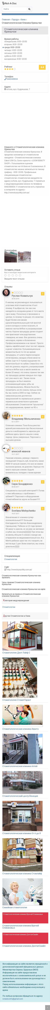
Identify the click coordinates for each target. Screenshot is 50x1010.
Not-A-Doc (11, 3)
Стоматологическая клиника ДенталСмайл (24, 946)
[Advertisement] (25, 119)
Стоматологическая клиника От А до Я (21, 833)
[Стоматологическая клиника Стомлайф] (22, 854)
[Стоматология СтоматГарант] (19, 678)
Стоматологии (8, 607)
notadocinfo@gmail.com (13, 999)
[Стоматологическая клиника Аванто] (22, 716)
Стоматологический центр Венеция (20, 796)
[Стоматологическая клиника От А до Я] (22, 816)
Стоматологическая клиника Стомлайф (22, 873)
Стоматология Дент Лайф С (16, 652)
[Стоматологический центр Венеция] (22, 782)
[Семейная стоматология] (22, 891)
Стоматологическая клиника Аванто (20, 729)
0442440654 (12, 79)
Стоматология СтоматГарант (16, 700)
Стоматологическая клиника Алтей (19, 766)
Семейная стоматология (14, 907)
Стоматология (10, 559)
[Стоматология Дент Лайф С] (22, 636)
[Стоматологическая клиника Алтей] (22, 749)
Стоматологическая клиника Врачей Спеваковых (20, 926)
